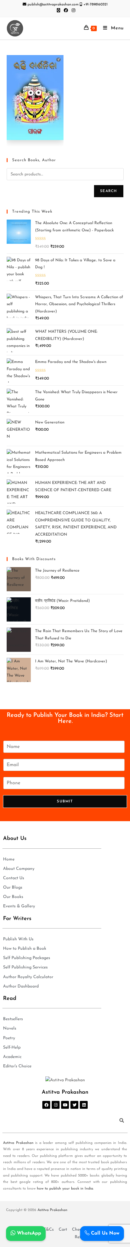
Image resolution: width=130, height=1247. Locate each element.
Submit (65, 801)
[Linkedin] (84, 1105)
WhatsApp (28, 1233)
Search (108, 191)
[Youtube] (65, 1105)
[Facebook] (46, 1105)
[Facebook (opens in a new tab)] (66, 11)
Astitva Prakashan (18, 1143)
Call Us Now (104, 1233)
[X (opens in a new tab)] (58, 11)
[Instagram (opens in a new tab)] (72, 11)
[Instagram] (56, 1105)
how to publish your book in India (65, 1188)
